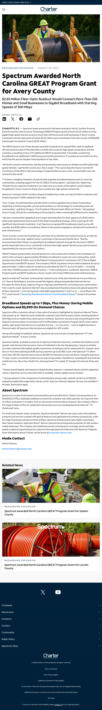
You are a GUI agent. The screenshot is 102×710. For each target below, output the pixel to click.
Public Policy (8, 639)
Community (8, 632)
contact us (58, 704)
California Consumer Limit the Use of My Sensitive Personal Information (51, 692)
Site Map (51, 698)
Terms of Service (51, 669)
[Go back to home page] (51, 656)
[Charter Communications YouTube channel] (58, 592)
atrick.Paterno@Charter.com (17, 448)
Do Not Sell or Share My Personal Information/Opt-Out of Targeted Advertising (51, 686)
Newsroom (8, 612)
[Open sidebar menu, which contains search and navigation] (4, 9)
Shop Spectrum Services (15, 2)
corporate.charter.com (60, 432)
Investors (7, 618)
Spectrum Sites (10, 645)
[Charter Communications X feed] (43, 592)
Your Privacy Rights (51, 675)
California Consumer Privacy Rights (51, 681)
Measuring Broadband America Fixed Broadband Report (48, 294)
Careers (6, 625)
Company (7, 605)
